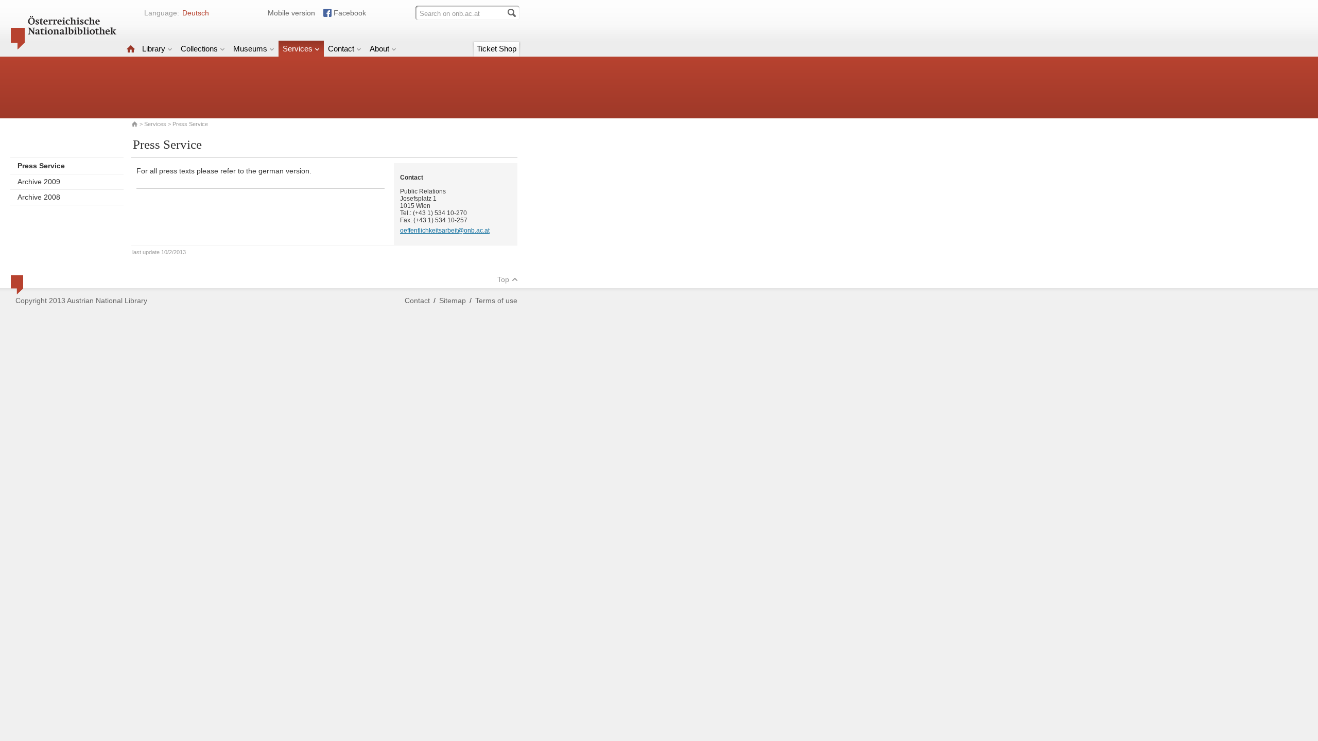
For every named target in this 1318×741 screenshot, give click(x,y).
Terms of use (496, 300)
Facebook (350, 13)
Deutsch (195, 13)
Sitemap (452, 300)
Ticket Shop (496, 48)
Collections (199, 48)
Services (298, 48)
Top (503, 279)
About (379, 48)
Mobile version (291, 13)
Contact (341, 48)
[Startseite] (130, 49)
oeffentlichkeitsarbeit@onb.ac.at (445, 230)
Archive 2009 (39, 182)
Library (153, 48)
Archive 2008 (39, 197)
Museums (250, 48)
